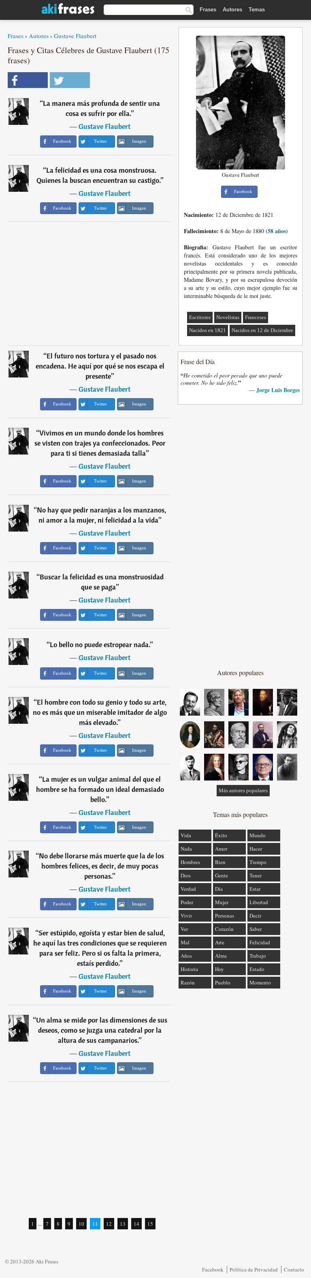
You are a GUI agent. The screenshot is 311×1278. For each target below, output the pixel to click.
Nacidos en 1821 (207, 330)
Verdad (188, 888)
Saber (255, 929)
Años (186, 955)
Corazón (224, 929)
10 (81, 1223)
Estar (254, 888)
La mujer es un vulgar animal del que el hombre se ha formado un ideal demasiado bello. (100, 789)
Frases (208, 9)
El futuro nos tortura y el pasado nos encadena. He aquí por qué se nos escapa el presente (100, 366)
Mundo (257, 835)
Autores (232, 9)
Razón (188, 982)
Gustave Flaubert (75, 36)
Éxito (221, 835)
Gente (221, 875)
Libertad (258, 902)
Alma (221, 955)
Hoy (219, 969)
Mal (185, 942)
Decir (255, 915)
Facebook (213, 1269)
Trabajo (257, 955)
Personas (224, 915)
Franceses (255, 317)
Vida (186, 835)
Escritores (200, 317)
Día (219, 888)
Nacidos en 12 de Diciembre (262, 330)
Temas (257, 9)
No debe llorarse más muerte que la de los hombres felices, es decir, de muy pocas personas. (101, 866)
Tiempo (257, 862)
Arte (219, 942)
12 (109, 1223)
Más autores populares (243, 790)
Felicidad (259, 942)
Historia (189, 969)
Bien (220, 862)
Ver (184, 929)
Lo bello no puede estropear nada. (100, 644)
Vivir (186, 915)
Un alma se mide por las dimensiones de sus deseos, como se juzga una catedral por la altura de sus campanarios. (101, 1030)
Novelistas (227, 317)
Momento (260, 982)
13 (123, 1223)
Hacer (255, 848)
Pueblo (222, 982)
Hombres (190, 862)
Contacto (294, 1269)
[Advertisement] (89, 283)
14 (136, 1223)
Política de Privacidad (254, 1269)
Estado (256, 969)
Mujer (221, 902)
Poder (187, 902)
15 (150, 1223)
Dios (186, 875)
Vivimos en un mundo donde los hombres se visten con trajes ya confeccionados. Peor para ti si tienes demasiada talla (100, 443)
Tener (255, 875)
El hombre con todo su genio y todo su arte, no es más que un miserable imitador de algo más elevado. (100, 712)
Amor (221, 848)
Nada (186, 848)
